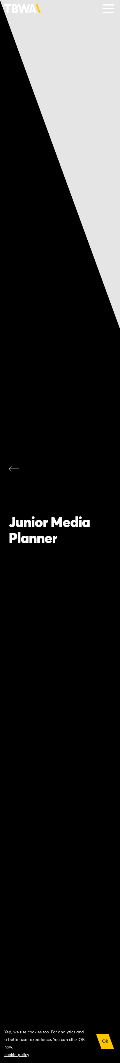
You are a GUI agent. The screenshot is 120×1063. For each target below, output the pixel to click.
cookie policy (16, 1054)
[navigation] (108, 8)
